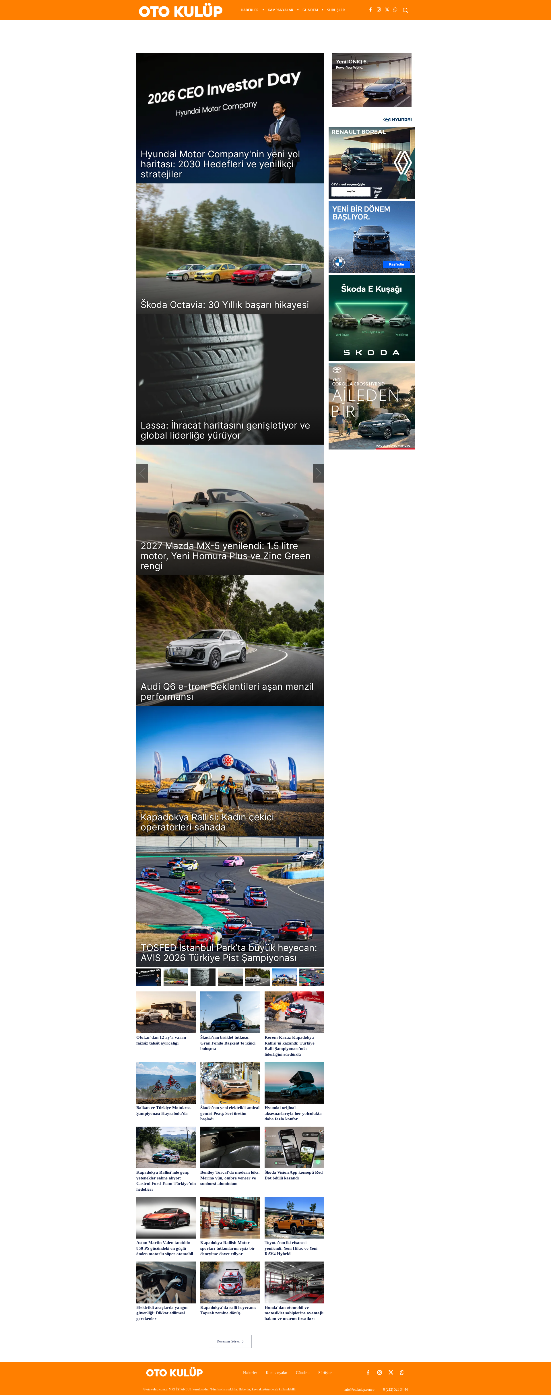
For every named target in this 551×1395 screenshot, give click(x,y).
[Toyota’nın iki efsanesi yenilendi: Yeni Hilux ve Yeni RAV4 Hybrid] (294, 1218)
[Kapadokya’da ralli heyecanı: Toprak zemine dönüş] (230, 1282)
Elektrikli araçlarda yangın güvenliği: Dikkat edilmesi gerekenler (161, 1313)
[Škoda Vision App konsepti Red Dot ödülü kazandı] (294, 1148)
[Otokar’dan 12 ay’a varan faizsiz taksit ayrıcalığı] (166, 1012)
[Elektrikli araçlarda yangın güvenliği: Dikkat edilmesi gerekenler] (166, 1282)
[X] (387, 10)
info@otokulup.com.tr (359, 1390)
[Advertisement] (275, 36)
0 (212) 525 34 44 (395, 1390)
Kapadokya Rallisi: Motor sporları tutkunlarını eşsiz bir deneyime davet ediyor (227, 1248)
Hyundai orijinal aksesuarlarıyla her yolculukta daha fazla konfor (293, 1113)
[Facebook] (370, 10)
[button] (405, 10)
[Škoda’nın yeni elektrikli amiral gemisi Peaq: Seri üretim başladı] (230, 1083)
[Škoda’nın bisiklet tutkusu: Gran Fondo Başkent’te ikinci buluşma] (230, 1012)
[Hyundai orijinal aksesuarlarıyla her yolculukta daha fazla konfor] (294, 1083)
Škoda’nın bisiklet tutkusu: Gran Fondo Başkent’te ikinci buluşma (227, 1043)
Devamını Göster (228, 1341)
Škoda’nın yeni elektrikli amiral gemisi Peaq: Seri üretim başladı (229, 1113)
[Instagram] (378, 10)
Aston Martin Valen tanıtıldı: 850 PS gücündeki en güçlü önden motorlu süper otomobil (164, 1248)
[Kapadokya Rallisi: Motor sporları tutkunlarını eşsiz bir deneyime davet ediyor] (230, 1218)
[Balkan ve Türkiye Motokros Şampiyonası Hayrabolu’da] (166, 1083)
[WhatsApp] (395, 10)
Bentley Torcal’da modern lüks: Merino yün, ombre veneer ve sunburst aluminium (230, 1178)
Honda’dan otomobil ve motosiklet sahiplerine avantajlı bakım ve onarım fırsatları (294, 1313)
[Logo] (176, 1373)
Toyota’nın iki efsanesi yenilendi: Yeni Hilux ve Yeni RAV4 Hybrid (291, 1248)
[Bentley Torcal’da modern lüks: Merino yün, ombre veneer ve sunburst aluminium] (230, 1148)
